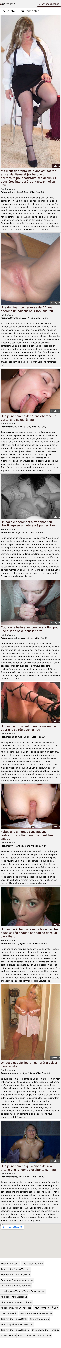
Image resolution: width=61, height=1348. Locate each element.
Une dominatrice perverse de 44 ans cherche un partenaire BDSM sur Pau (27, 309)
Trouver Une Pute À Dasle (14, 1319)
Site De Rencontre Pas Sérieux (16, 1302)
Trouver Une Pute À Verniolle (15, 1269)
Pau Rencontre (8, 1335)
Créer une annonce (49, 3)
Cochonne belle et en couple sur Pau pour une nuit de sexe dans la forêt (30, 629)
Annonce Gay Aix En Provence (16, 1307)
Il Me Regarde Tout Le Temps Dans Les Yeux (23, 1291)
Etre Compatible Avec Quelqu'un (17, 1324)
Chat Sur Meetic (9, 1313)
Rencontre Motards (39, 1319)
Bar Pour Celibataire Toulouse (16, 1285)
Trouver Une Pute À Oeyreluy (15, 1274)
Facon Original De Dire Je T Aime (34, 1335)
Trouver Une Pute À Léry (46, 1307)
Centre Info (7, 4)
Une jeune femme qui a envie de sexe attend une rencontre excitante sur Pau (28, 1167)
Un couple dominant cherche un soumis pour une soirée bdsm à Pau (28, 727)
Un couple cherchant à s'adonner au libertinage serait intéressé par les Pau (28, 523)
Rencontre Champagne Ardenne (17, 1280)
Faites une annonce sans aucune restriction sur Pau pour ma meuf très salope (27, 835)
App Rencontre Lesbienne (14, 1296)
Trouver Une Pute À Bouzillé (15, 1330)
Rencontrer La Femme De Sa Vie (35, 1313)
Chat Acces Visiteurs (32, 1263)
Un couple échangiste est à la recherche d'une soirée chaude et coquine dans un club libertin (29, 932)
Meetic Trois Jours (10, 1263)
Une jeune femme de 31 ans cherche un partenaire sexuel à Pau (28, 417)
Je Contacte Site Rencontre (45, 1330)
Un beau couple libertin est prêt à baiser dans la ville (29, 1064)
